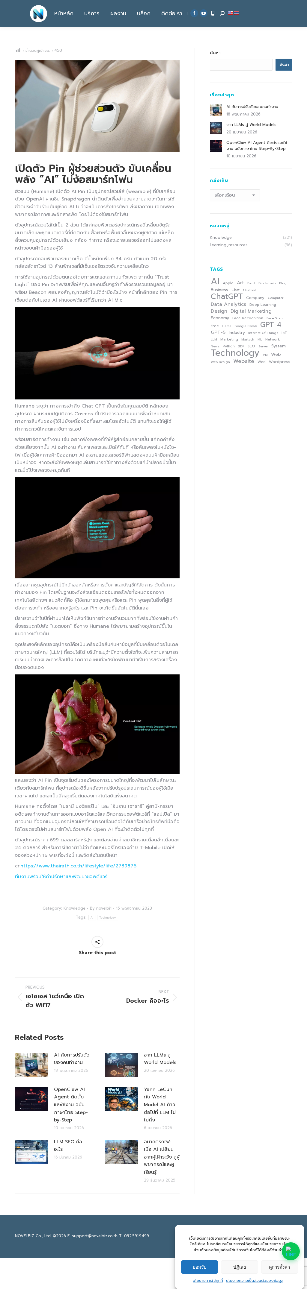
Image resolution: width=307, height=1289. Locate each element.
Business (219, 290)
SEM (241, 346)
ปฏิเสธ (239, 1267)
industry (237, 333)
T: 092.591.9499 (134, 1236)
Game (226, 325)
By (101, 908)
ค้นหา (215, 52)
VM (265, 354)
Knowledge (74, 908)
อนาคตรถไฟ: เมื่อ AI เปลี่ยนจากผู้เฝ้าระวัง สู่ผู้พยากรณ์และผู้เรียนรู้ (162, 1157)
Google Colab (245, 325)
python (229, 346)
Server (263, 346)
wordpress (279, 361)
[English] (230, 12)
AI (92, 917)
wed (262, 361)
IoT (284, 332)
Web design (220, 361)
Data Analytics (228, 304)
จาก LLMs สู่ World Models (160, 1058)
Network (272, 339)
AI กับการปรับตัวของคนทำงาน (71, 1058)
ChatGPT (227, 297)
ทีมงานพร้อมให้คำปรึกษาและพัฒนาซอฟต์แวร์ (61, 876)
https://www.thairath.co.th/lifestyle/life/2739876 (78, 866)
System (278, 346)
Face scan (275, 318)
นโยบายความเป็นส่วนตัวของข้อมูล (254, 1280)
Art (240, 283)
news (215, 346)
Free (215, 326)
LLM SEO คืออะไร (68, 1145)
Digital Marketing (251, 311)
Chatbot (249, 290)
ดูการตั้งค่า (279, 1267)
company (255, 297)
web (276, 354)
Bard (251, 283)
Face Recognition (247, 318)
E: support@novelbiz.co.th (92, 1236)
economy (220, 318)
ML (260, 339)
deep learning (262, 304)
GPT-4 (271, 325)
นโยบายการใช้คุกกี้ (208, 1280)
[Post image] (31, 1065)
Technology (107, 917)
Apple (228, 283)
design (219, 311)
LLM (214, 339)
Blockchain (267, 283)
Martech (247, 339)
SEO (251, 346)
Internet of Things (263, 332)
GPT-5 (218, 332)
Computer (275, 297)
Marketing (229, 339)
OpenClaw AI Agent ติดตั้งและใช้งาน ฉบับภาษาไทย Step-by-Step (71, 1105)
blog (283, 283)
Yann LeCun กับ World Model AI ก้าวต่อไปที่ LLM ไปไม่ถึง (160, 1105)
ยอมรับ (200, 1267)
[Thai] (236, 12)
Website (243, 361)
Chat (235, 290)
